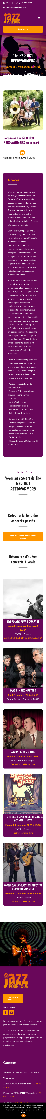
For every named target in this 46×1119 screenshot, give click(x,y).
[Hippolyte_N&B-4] (23, 580)
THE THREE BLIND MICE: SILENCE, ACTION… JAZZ (23, 818)
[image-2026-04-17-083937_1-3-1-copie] (23, 843)
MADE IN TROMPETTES (23, 690)
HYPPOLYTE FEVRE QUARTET (23, 621)
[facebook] (5, 1012)
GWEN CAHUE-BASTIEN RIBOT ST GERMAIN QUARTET (23, 887)
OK (24, 1116)
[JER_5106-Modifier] (23, 648)
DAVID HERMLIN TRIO (23, 752)
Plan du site (33, 948)
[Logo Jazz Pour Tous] (11, 14)
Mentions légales (21, 948)
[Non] (43, 1111)
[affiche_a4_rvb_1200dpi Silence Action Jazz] (23, 775)
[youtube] (11, 1012)
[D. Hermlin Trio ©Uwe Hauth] (23, 710)
